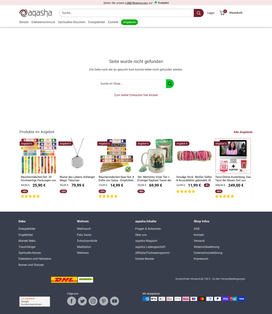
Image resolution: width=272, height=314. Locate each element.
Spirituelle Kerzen (30, 253)
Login (210, 13)
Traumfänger (27, 247)
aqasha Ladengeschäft (150, 247)
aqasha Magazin (146, 241)
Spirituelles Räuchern (71, 22)
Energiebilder (96, 22)
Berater (24, 22)
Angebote (129, 22)
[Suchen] (199, 13)
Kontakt (199, 235)
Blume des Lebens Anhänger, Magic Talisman (77, 178)
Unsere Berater (144, 258)
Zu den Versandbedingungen (228, 278)
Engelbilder (26, 235)
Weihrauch (84, 229)
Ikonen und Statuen (31, 265)
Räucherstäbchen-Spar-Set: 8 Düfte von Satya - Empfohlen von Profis (116, 178)
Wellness (83, 253)
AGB (196, 229)
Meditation (84, 247)
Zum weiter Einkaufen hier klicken (136, 95)
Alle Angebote (243, 132)
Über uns (141, 235)
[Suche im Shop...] (170, 83)
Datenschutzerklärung (208, 253)
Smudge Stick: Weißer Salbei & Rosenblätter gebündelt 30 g (194, 178)
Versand (199, 241)
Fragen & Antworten (148, 229)
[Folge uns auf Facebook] (71, 301)
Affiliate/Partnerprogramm (152, 253)
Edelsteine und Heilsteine (35, 258)
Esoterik (113, 22)
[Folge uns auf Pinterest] (103, 301)
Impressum (201, 258)
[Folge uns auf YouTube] (114, 301)
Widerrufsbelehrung (206, 247)
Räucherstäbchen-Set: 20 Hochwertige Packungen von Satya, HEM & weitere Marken (38, 178)
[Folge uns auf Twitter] (82, 301)
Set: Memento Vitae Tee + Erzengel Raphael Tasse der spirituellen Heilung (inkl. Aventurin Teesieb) (154, 178)
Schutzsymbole (87, 241)
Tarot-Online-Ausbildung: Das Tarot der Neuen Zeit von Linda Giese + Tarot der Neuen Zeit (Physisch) (233, 178)
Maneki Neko (27, 241)
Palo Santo (84, 235)
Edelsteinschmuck (43, 22)
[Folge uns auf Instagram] (93, 301)
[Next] (252, 168)
